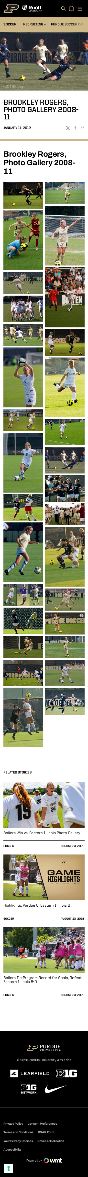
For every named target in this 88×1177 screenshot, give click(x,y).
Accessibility (12, 1149)
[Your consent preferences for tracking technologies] (8, 1168)
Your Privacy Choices (18, 1141)
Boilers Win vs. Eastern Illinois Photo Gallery (41, 833)
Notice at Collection (50, 1141)
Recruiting (33, 24)
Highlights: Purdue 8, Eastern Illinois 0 (36, 906)
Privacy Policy (13, 1123)
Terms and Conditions (18, 1132)
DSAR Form (46, 1132)
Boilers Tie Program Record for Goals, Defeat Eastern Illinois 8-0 (42, 980)
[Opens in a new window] (29, 1073)
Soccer (8, 846)
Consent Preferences (42, 1123)
